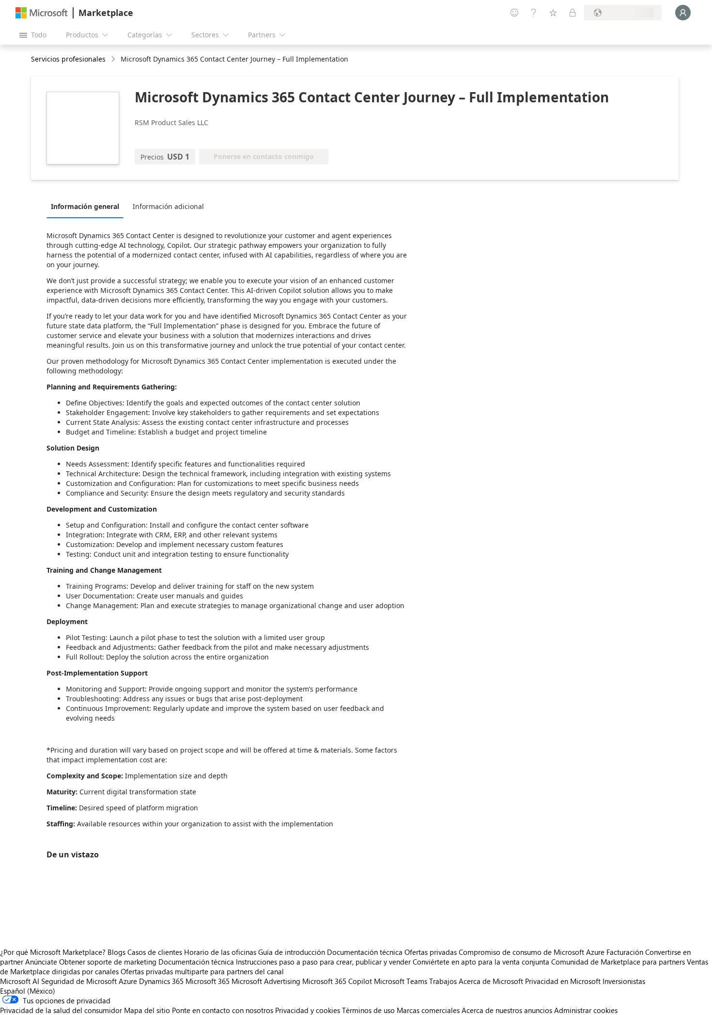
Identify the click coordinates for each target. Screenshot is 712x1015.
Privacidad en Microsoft (563, 981)
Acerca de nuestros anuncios (507, 1010)
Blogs (116, 952)
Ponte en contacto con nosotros (222, 1010)
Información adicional (168, 206)
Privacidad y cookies (307, 1010)
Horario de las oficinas (220, 952)
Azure (128, 981)
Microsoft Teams (400, 981)
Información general (85, 206)
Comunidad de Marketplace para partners (618, 962)
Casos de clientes (154, 952)
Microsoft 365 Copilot (337, 981)
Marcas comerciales (428, 1010)
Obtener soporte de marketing (107, 962)
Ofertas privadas (430, 952)
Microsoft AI (19, 981)
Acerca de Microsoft (491, 981)
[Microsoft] (41, 12)
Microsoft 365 (208, 981)
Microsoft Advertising (266, 981)
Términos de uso (368, 1010)
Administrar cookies (586, 1010)
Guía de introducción (291, 952)
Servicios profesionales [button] (68, 59)
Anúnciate (41, 962)
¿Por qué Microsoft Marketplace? (53, 952)
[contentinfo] (114, 59)
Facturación (624, 952)
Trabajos (443, 981)
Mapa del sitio (147, 1010)
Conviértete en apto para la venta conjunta (481, 962)
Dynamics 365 (161, 981)
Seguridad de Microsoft (79, 981)
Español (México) (27, 991)
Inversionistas (624, 981)
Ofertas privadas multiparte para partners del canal (202, 971)
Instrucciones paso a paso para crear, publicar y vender (323, 962)
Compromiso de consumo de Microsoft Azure (532, 952)
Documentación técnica (364, 952)
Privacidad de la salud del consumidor (61, 1010)
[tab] (87, 206)
